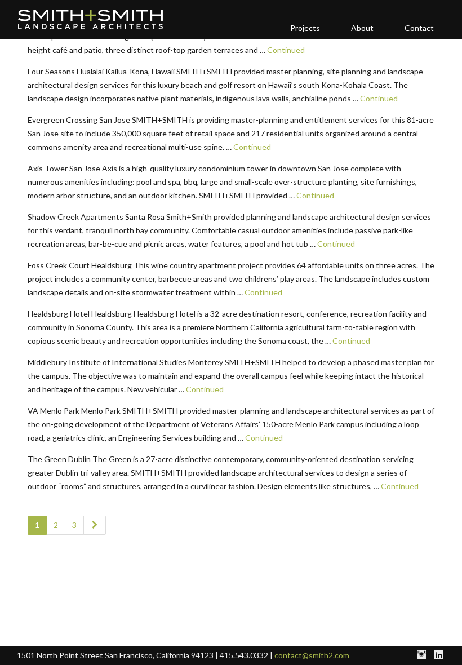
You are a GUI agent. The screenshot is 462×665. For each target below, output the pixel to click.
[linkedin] (439, 655)
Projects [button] (305, 28)
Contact (419, 28)
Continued (286, 50)
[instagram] (421, 655)
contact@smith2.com (311, 655)
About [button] (362, 28)
